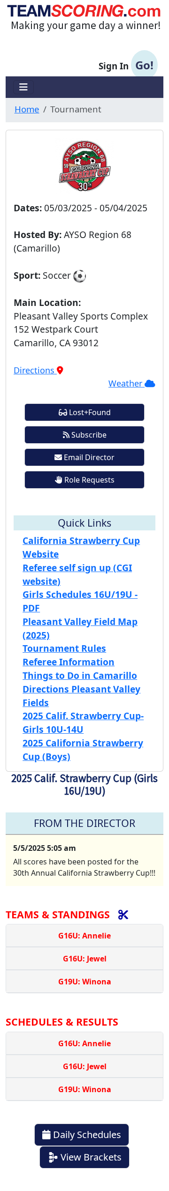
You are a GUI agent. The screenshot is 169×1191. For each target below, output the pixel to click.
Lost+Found (89, 412)
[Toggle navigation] (23, 87)
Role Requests (88, 480)
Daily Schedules (86, 1134)
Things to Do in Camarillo (80, 675)
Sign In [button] (126, 65)
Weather (126, 383)
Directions (35, 370)
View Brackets (90, 1157)
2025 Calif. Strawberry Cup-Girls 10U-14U (83, 722)
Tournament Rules (64, 648)
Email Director (88, 457)
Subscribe (88, 435)
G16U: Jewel (85, 958)
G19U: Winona (84, 981)
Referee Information (69, 661)
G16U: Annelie (84, 935)
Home (27, 109)
